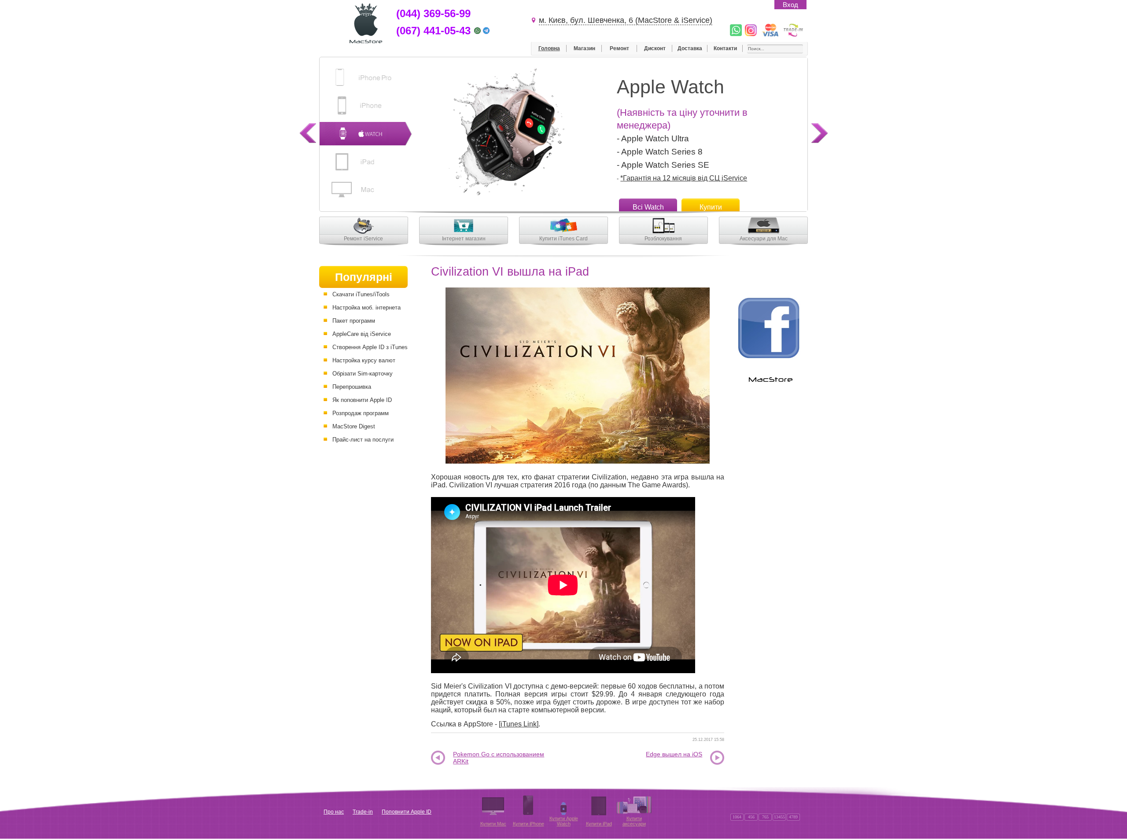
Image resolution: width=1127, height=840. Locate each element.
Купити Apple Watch (563, 821)
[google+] (736, 808)
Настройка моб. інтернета (366, 307)
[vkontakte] (750, 808)
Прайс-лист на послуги (363, 439)
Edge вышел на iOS (674, 754)
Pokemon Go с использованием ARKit (498, 758)
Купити (711, 207)
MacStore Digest (353, 426)
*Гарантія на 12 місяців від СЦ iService (683, 178)
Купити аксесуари (634, 821)
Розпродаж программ (360, 413)
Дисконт (655, 48)
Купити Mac (493, 823)
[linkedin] (765, 808)
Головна (549, 48)
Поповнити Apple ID (406, 812)
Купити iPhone (528, 823)
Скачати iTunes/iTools (361, 294)
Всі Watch (648, 207)
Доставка (690, 48)
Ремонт (619, 48)
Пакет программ (353, 320)
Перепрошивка (351, 386)
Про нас (334, 812)
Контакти (725, 48)
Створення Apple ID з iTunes (370, 347)
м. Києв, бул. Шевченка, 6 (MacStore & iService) (625, 20)
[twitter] (779, 808)
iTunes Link (519, 724)
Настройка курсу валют (363, 360)
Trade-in (363, 812)
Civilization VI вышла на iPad (510, 271)
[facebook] (793, 808)
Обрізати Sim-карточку (362, 373)
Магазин (584, 48)
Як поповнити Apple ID (362, 400)
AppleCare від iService (361, 334)
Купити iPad (599, 823)
